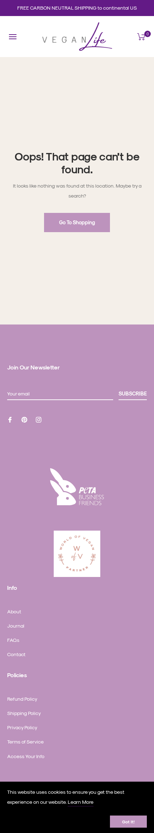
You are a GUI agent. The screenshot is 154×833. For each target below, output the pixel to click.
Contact (16, 654)
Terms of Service (25, 742)
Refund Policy (22, 699)
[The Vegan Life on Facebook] (10, 418)
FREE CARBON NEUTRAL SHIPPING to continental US (77, 8)
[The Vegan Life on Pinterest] (24, 418)
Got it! (128, 821)
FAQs (13, 640)
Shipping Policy (24, 713)
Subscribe (133, 393)
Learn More (80, 802)
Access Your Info (25, 756)
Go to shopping (77, 222)
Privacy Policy (22, 727)
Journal (15, 626)
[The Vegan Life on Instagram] (39, 418)
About (14, 611)
